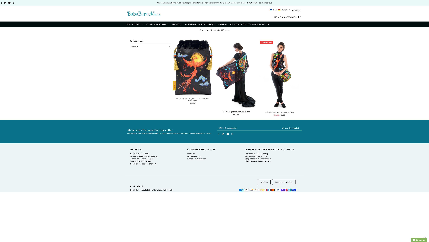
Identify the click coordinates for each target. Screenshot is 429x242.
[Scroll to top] (424, 237)
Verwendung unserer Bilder (256, 156)
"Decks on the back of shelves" (143, 164)
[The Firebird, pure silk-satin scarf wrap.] (236, 74)
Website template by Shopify (162, 190)
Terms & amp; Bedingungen (141, 159)
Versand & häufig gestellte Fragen (144, 156)
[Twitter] (5, 3)
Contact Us (420, 240)
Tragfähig (175, 24)
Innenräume (190, 24)
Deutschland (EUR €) (284, 182)
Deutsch (264, 182)
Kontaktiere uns (193, 156)
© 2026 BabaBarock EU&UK (140, 190)
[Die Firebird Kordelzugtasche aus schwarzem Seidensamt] (192, 68)
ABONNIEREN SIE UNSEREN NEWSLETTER (249, 24)
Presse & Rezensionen (196, 159)
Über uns (191, 154)
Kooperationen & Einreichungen (258, 159)
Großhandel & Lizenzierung (256, 154)
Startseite (204, 30)
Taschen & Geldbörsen (155, 24)
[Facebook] (1, 3)
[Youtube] (9, 3)
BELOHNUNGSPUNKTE (139, 154)
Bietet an (222, 24)
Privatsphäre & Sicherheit (140, 161)
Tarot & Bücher (133, 24)
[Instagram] (13, 3)
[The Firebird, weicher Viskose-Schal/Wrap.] (279, 75)
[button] (278, 10)
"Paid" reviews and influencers (257, 161)
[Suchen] (289, 10)
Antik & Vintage (206, 24)
